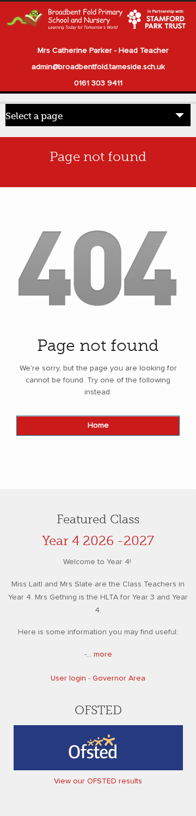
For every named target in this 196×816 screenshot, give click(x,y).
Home (98, 425)
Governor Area (119, 678)
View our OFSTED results (98, 781)
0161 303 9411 (98, 83)
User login (68, 678)
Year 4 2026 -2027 (98, 541)
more (103, 654)
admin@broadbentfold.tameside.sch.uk (98, 67)
